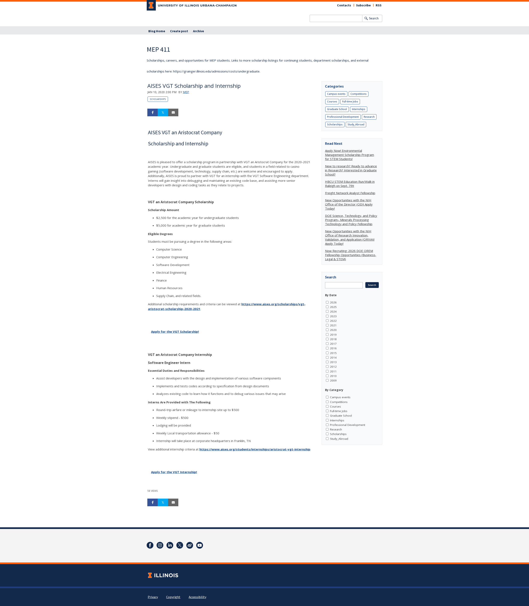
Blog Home (156, 31)
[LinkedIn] (169, 545)
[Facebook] (150, 545)
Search (374, 18)
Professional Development (343, 117)
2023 (333, 316)
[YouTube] (199, 545)
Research (369, 117)
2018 (333, 339)
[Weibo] (189, 545)
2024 (333, 311)
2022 (333, 321)
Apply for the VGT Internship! (174, 472)
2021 (333, 325)
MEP (186, 92)
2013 (333, 362)
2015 (333, 353)
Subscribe (363, 5)
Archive (198, 31)
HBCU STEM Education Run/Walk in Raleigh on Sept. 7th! (350, 183)
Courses (332, 101)
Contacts (344, 5)
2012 (333, 366)
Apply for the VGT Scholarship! (175, 331)
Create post (179, 31)
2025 (333, 307)
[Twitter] (179, 545)
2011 (333, 371)
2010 (333, 376)
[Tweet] (163, 112)
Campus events (336, 94)
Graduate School (337, 109)
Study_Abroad (356, 124)
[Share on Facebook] (152, 112)
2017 (333, 344)
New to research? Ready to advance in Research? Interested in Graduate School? (351, 170)
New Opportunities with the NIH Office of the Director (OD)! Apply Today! (349, 204)
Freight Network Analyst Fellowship (350, 193)
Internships (358, 109)
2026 (333, 302)
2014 (333, 357)
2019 (333, 334)
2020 (333, 330)
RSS (378, 5)
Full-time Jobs (350, 101)
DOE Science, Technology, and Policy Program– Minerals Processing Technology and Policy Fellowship (351, 220)
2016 (333, 348)
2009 (333, 380)
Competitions (358, 94)
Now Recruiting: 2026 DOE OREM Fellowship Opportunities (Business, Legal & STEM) (350, 255)
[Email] (173, 112)
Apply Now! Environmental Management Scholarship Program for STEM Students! (349, 155)
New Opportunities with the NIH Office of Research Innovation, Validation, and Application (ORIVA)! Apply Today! (349, 237)
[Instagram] (159, 545)
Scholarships (158, 99)
